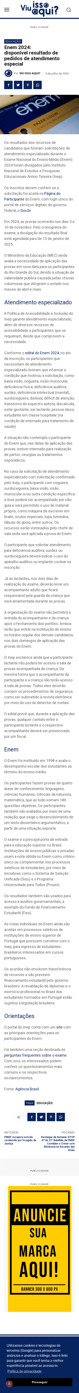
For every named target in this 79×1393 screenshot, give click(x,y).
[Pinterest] (28, 85)
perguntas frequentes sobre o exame (35, 1055)
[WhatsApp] (37, 85)
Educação (13, 41)
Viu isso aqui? (29, 73)
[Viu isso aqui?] (9, 73)
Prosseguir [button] (39, 1382)
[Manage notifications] (9, 1383)
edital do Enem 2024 (42, 353)
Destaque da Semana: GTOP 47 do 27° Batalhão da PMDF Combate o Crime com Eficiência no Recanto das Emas (58, 1144)
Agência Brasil (27, 1089)
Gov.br (25, 210)
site (59, 1027)
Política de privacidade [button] (24, 1371)
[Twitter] (18, 85)
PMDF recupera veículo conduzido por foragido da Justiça (20, 1140)
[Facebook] (8, 85)
